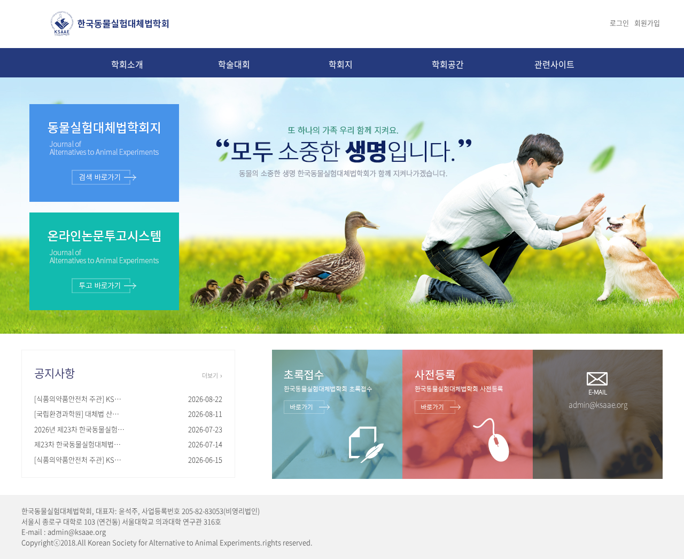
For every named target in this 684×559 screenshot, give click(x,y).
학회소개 (127, 64)
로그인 (619, 23)
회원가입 (647, 23)
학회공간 (448, 64)
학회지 (341, 64)
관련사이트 (554, 64)
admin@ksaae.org (598, 404)
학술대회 (234, 64)
